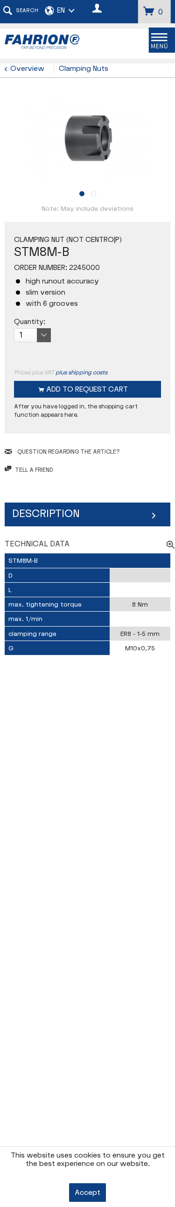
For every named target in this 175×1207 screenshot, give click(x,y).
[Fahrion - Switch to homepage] (46, 42)
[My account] (97, 9)
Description (46, 513)
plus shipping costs (81, 372)
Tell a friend (34, 470)
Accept (87, 1192)
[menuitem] (20, 11)
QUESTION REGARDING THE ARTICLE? (67, 451)
